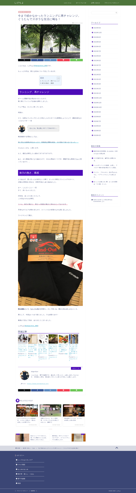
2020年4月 (97, 135)
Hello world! (97, 199)
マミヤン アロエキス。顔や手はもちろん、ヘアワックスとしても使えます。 (105, 175)
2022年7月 (97, 51)
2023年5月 (97, 42)
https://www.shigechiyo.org (37, 383)
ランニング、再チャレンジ (51, 81)
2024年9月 (97, 28)
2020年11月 (97, 102)
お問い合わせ (95, 3)
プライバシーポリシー (112, 3)
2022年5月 (97, 60)
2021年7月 (97, 65)
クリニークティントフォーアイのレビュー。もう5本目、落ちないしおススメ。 (22, 348)
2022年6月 (97, 56)
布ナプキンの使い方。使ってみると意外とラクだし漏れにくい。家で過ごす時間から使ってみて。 (73, 350)
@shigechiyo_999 (40, 65)
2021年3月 (97, 84)
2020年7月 (97, 121)
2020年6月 (97, 126)
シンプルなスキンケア (22, 355)
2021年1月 (97, 93)
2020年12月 (98, 98)
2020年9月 (97, 112)
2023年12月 (98, 32)
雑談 (66, 353)
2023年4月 (97, 46)
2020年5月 (97, 130)
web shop (67, 3)
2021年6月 (97, 70)
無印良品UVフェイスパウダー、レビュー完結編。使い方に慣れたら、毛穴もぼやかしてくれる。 (42, 350)
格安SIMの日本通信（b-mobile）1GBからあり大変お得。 (105, 152)
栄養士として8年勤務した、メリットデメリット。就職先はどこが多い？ (63, 348)
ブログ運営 (21, 464)
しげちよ (19, 2)
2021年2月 (97, 88)
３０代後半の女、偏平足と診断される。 (105, 159)
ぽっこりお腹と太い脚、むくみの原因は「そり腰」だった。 (105, 183)
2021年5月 (97, 74)
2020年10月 (98, 107)
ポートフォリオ (81, 3)
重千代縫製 (21, 478)
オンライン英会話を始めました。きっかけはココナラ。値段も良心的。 (32, 348)
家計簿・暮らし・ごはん (24, 12)
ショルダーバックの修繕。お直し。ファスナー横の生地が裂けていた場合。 (105, 166)
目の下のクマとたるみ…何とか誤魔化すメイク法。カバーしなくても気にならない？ (53, 349)
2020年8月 (97, 116)
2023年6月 (97, 37)
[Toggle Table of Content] (57, 78)
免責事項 (33, 490)
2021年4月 (97, 79)
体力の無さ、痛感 (48, 83)
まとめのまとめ (23, 469)
